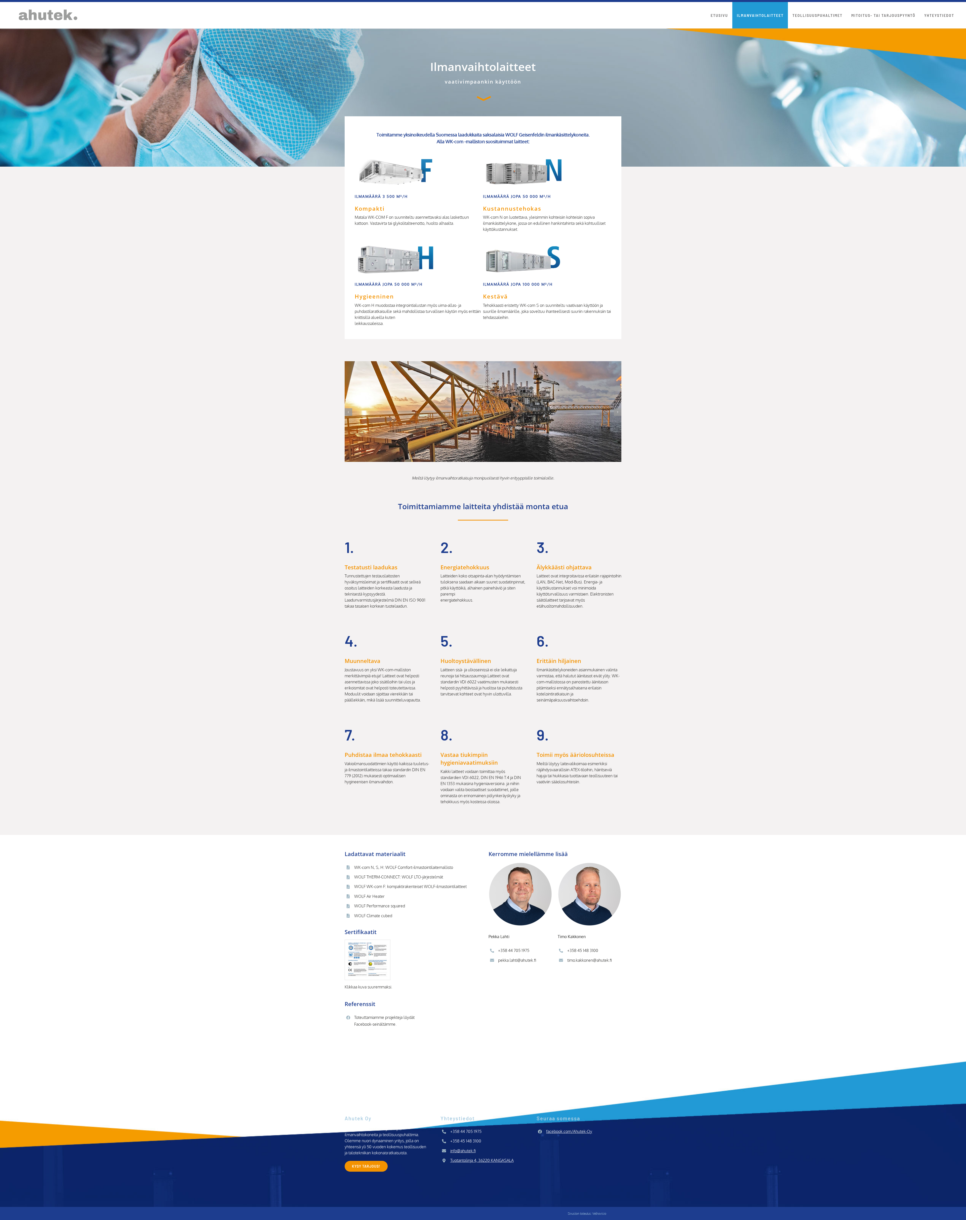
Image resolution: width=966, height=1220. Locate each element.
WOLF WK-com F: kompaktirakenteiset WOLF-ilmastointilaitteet (410, 886)
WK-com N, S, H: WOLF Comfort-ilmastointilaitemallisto (403, 867)
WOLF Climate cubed (373, 915)
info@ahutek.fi (463, 1150)
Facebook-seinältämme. (375, 1024)
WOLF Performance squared (379, 905)
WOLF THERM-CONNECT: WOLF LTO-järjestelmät (398, 876)
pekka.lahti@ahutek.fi (517, 960)
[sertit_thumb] (367, 941)
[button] (348, 412)
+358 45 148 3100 (582, 950)
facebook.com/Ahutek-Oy (569, 1131)
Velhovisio (599, 1213)
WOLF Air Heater (369, 896)
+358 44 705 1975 (513, 950)
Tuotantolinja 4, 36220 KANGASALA (482, 1160)
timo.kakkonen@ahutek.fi (589, 960)
